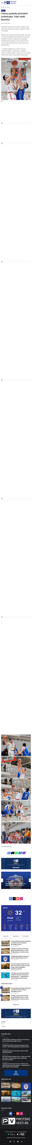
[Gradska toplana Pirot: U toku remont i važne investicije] (26, 1093)
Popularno (15, 936)
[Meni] (2, 3)
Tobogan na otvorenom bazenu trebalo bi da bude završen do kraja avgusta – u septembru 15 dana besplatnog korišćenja (20, 975)
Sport (8, 7)
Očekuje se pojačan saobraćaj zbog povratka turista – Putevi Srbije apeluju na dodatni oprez (20, 950)
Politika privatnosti (16, 1137)
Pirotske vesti (12, 1131)
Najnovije (5, 936)
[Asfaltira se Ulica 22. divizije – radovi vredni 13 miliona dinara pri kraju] (26, 1099)
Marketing (9, 1137)
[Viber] (23, 853)
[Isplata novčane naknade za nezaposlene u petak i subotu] (6, 1099)
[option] (16, 880)
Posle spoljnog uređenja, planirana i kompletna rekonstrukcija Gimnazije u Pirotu (21, 942)
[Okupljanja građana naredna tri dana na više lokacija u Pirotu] (5, 958)
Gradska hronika (10, 877)
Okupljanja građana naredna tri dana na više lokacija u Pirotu (20, 957)
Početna (4, 7)
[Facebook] (8, 853)
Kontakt (23, 1137)
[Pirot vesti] (10, 2)
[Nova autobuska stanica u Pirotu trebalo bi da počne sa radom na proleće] (16, 1099)
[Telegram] (19, 853)
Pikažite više (16, 1004)
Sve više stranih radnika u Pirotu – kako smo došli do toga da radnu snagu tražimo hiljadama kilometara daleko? (15, 884)
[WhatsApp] (16, 853)
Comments (26, 936)
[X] (12, 853)
